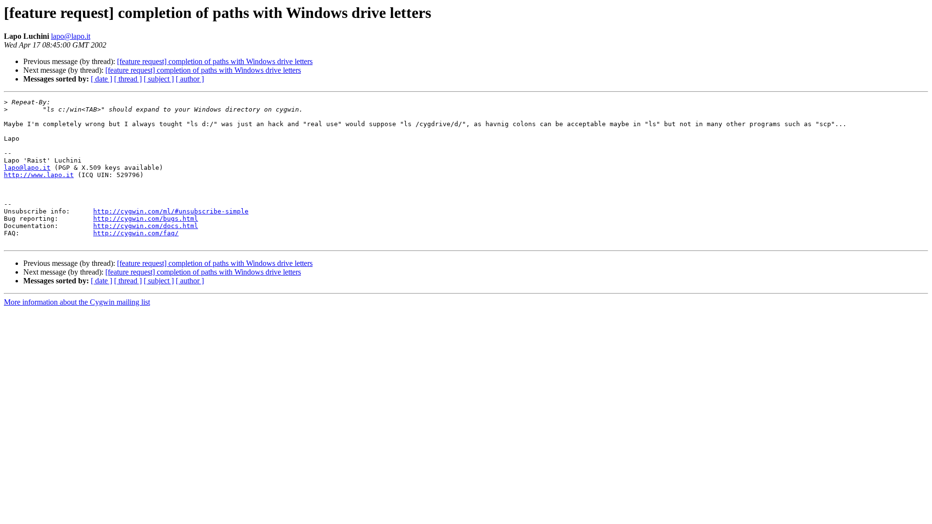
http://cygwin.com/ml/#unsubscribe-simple (171, 211)
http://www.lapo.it (39, 175)
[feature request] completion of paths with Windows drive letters (215, 61)
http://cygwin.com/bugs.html (145, 218)
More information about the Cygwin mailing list (77, 302)
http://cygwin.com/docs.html (145, 225)
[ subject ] (159, 79)
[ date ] (101, 79)
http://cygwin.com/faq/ (136, 233)
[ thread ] (128, 79)
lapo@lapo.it (70, 36)
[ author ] (190, 79)
